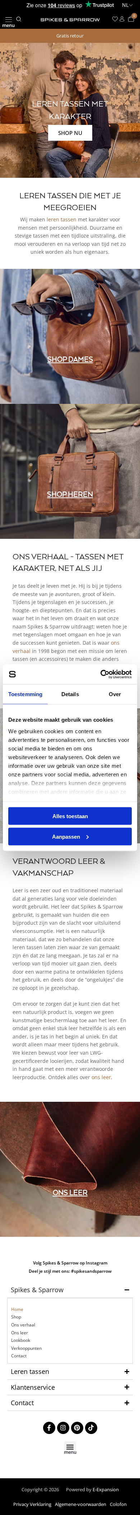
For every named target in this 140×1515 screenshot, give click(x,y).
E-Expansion (106, 1489)
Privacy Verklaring (32, 1504)
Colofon (118, 1504)
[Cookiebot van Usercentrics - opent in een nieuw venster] (101, 674)
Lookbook (20, 1340)
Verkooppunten (26, 1348)
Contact (19, 1356)
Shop (16, 1317)
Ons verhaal (23, 1325)
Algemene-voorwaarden (80, 1504)
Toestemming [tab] (25, 694)
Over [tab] (115, 694)
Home (17, 1309)
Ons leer (19, 1333)
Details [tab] (70, 694)
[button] (8, 19)
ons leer (101, 1077)
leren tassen (61, 219)
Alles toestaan (70, 816)
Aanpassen (66, 836)
